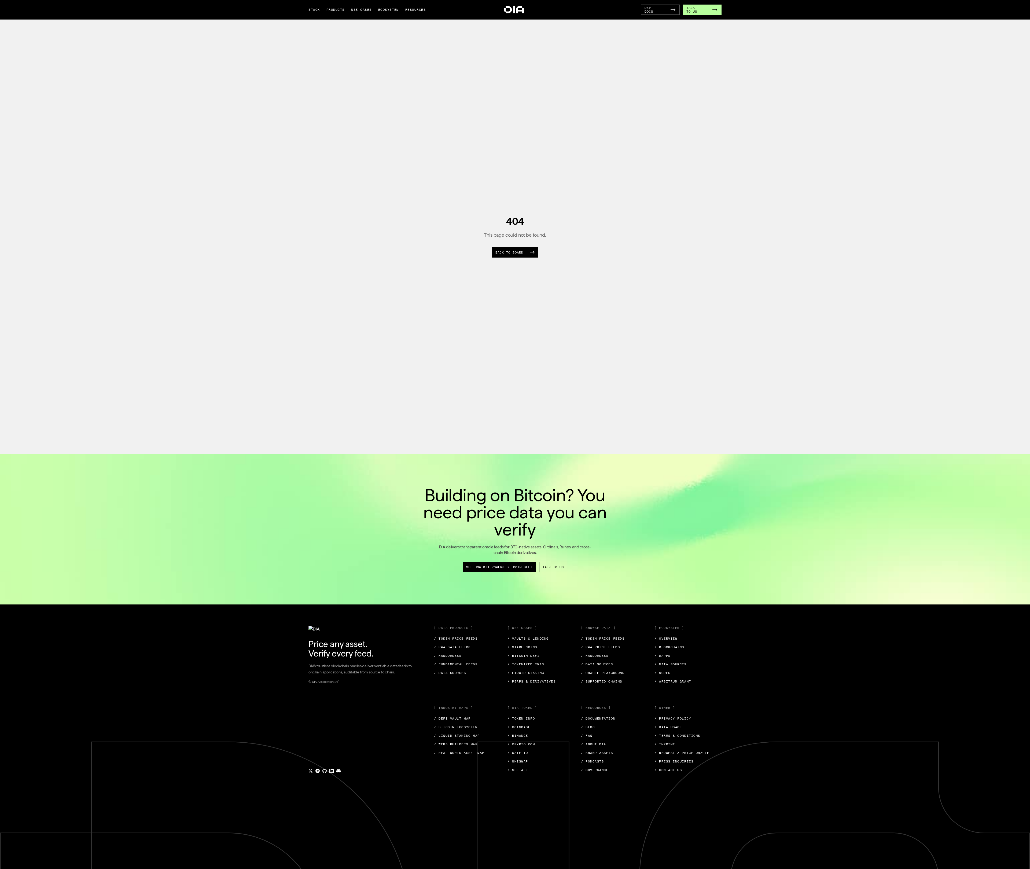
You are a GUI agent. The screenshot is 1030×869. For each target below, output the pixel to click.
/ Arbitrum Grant (672, 681)
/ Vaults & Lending (528, 638)
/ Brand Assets (597, 753)
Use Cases (361, 10)
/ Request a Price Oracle (681, 753)
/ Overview (665, 638)
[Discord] (338, 771)
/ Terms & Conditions (677, 736)
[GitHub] (324, 771)
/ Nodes (662, 673)
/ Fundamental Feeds (455, 664)
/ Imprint (664, 744)
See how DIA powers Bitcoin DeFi (499, 567)
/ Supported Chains (601, 681)
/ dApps (662, 656)
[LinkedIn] (331, 771)
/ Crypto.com (521, 744)
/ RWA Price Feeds (600, 647)
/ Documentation (598, 718)
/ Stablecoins (522, 647)
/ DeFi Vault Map (452, 718)
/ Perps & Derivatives (531, 681)
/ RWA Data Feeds (452, 647)
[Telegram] (317, 771)
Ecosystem (388, 10)
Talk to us (553, 567)
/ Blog (588, 727)
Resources (415, 10)
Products (335, 10)
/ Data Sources (450, 673)
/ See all (517, 770)
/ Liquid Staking (525, 673)
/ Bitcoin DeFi (523, 656)
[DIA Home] (514, 9)
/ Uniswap (517, 761)
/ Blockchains (669, 647)
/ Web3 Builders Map (455, 744)
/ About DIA (593, 744)
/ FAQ (587, 736)
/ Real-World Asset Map (459, 753)
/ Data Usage (668, 727)
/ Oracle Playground (602, 673)
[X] (310, 771)
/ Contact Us (668, 770)
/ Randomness (447, 656)
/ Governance (594, 770)
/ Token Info (521, 718)
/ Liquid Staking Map (457, 736)
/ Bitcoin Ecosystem (455, 727)
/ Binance (517, 736)
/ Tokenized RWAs (525, 664)
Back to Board (509, 252)
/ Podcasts (592, 761)
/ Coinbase (518, 727)
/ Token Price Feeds (455, 638)
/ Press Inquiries (673, 761)
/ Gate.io (517, 753)
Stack (314, 10)
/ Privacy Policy (672, 718)
